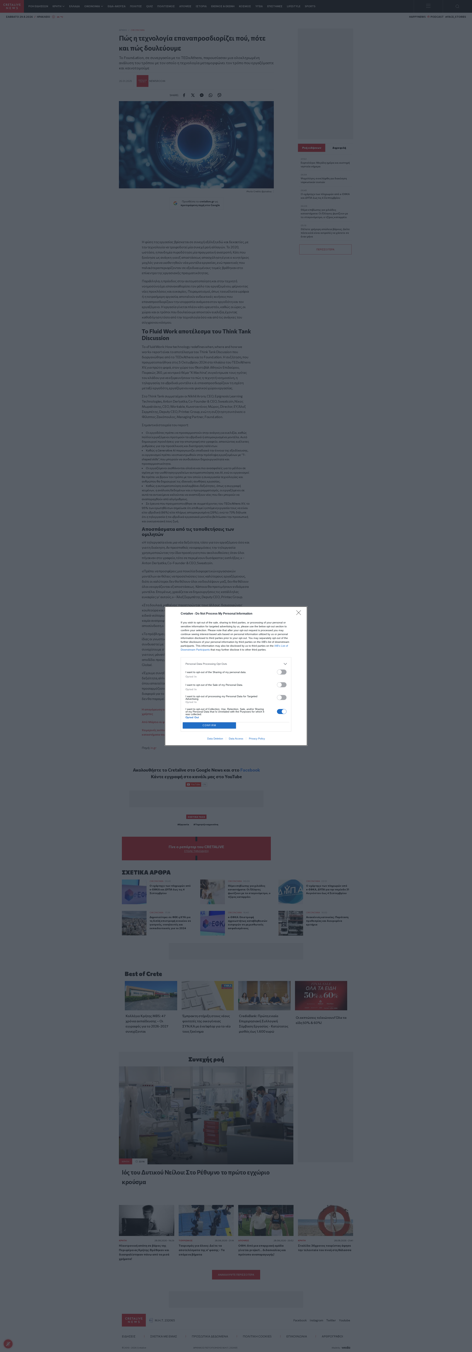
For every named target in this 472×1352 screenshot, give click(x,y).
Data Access (236, 738)
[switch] (282, 672)
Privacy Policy (257, 738)
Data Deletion (215, 738)
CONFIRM (209, 725)
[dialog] (236, 676)
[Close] (299, 613)
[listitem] (236, 664)
